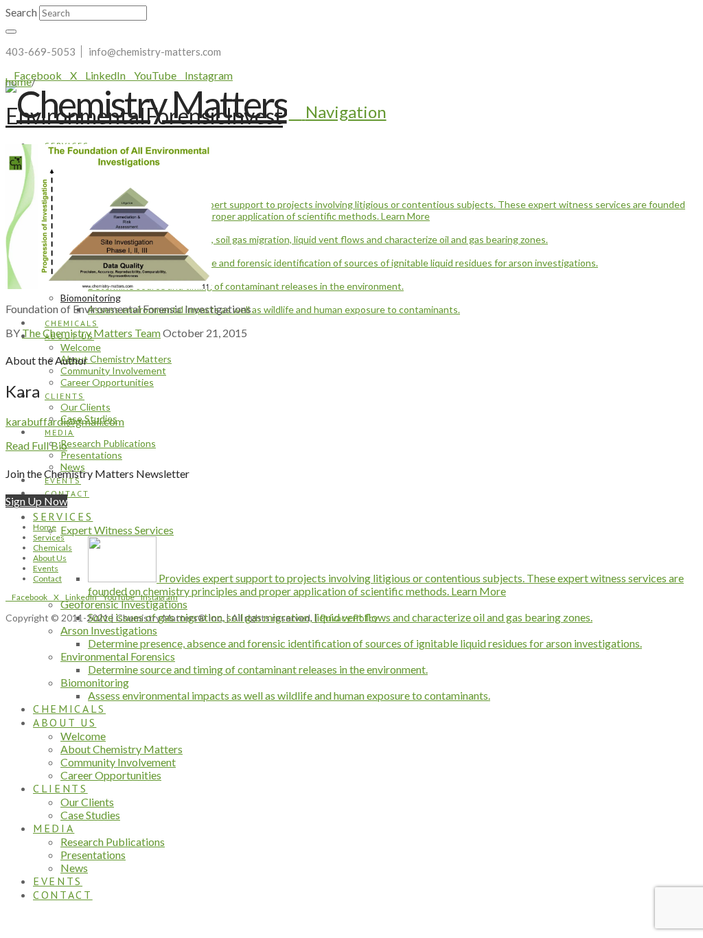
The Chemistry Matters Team (91, 332)
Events (45, 568)
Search (21, 12)
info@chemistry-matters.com (155, 51)
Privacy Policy (349, 618)
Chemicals (52, 547)
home (18, 81)
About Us (50, 558)
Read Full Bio (36, 445)
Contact (47, 578)
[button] (338, 112)
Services (49, 537)
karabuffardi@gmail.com (64, 421)
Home (44, 527)
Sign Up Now (36, 500)
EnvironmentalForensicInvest (144, 115)
